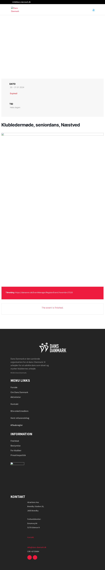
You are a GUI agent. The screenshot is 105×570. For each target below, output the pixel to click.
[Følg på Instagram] (35, 557)
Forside (14, 387)
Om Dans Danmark (19, 392)
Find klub (15, 440)
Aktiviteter (16, 397)
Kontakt (14, 404)
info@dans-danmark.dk (36, 547)
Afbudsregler (17, 425)
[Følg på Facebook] (29, 557)
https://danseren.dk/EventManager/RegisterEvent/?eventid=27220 (44, 292)
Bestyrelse (16, 445)
